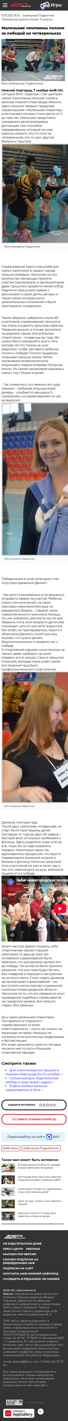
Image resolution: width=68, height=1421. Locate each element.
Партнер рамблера (36, 1402)
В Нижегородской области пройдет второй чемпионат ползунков (39, 1166)
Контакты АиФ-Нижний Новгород (31, 1273)
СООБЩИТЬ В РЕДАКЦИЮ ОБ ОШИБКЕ (31, 1279)
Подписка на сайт (18, 1268)
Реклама (33, 1249)
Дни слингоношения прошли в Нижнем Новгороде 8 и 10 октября (32, 1072)
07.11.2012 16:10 (11, 15)
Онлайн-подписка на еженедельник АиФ (20, 1261)
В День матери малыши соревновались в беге (26, 1088)
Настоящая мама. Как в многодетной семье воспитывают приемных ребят (39, 1178)
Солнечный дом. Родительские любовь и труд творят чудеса (31, 1080)
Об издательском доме (22, 1243)
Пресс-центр (13, 1249)
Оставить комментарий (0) (34, 1119)
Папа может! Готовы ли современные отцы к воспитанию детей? (39, 1190)
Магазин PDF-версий (19, 1254)
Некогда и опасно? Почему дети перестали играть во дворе (37, 1215)
